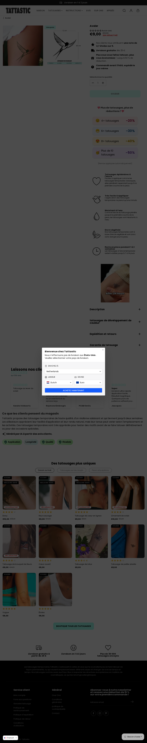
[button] (10, 738)
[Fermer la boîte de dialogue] (103, 349)
